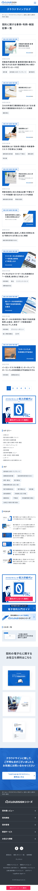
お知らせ (6, 435)
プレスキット (19, 859)
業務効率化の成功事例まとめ (12, 460)
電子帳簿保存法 (8, 489)
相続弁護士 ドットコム (27, 868)
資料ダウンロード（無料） (18, 888)
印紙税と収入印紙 (20, 493)
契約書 (31, 489)
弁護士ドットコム (11, 865)
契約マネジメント (8, 447)
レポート (6, 458)
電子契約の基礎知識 (9, 440)
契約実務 (6, 450)
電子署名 (17, 480)
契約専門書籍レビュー (10, 452)
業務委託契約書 (8, 476)
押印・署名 (6, 480)
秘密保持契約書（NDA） (25, 476)
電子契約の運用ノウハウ (10, 437)
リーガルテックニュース (10, 445)
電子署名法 (21, 489)
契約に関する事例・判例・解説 (10, 39)
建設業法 (6, 498)
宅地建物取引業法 (27, 498)
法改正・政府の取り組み (10, 502)
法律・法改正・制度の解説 (11, 455)
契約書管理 (7, 493)
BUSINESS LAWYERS (10, 868)
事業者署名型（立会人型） (11, 485)
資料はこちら (19, 775)
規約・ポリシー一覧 (19, 855)
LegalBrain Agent (18, 873)
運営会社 (8, 855)
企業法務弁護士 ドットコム (14, 870)
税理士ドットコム (25, 865)
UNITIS (27, 870)
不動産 (16, 498)
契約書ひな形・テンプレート (11, 471)
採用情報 (29, 855)
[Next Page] (29, 388)
